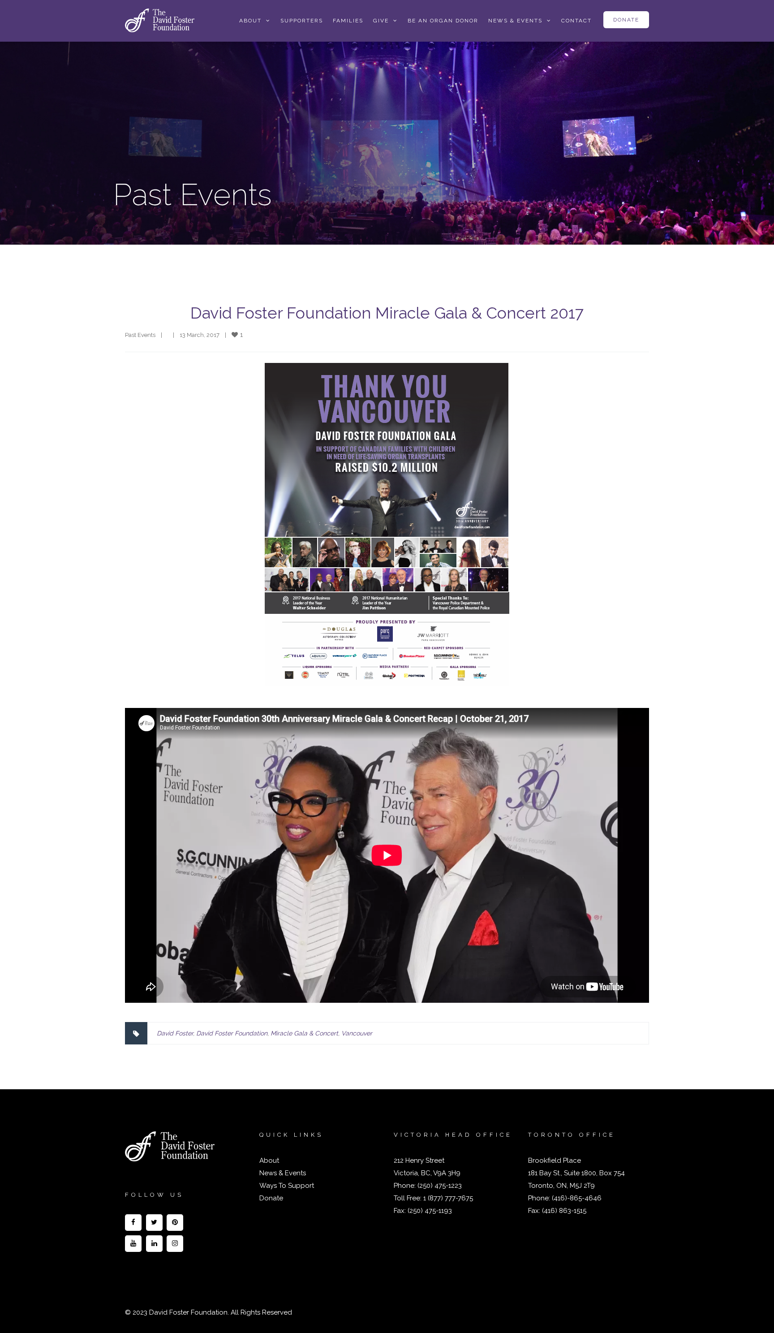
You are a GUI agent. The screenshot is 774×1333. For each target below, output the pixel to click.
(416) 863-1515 (564, 1211)
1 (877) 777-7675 (447, 1198)
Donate (626, 20)
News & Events (515, 20)
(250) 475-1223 (439, 1186)
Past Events (140, 335)
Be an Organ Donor (443, 20)
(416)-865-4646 (577, 1198)
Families (348, 20)
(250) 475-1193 (430, 1211)
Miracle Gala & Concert (304, 1033)
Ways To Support (286, 1186)
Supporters (301, 20)
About (269, 1160)
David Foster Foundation (231, 1033)
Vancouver (356, 1033)
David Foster (175, 1033)
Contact (576, 20)
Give (381, 20)
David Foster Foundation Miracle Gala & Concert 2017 (387, 312)
